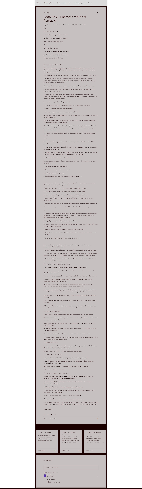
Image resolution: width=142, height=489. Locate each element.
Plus (89, 3)
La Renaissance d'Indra (64, 3)
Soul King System (49, 3)
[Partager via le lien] (55, 414)
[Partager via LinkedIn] (51, 414)
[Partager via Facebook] (44, 414)
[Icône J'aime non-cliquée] (48, 482)
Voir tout (104, 427)
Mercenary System (79, 3)
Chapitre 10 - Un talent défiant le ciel (69, 433)
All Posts (38, 3)
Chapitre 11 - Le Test (44, 432)
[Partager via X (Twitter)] (48, 414)
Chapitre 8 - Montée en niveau (93, 433)
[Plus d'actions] (97, 13)
